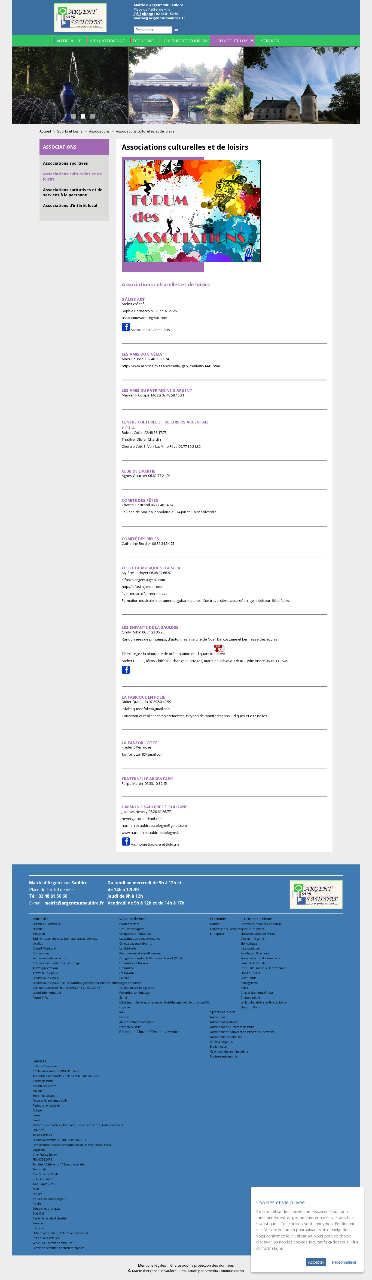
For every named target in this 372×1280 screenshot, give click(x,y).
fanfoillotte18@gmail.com (142, 754)
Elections (38, 1228)
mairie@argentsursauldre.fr (159, 18)
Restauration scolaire (46, 1105)
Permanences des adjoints (49, 958)
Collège (37, 1110)
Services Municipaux (46, 978)
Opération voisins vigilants (136, 988)
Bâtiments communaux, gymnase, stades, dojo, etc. (65, 939)
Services (40, 1061)
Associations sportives (65, 163)
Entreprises (217, 934)
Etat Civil (39, 1213)
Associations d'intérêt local (70, 205)
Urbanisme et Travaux (133, 963)
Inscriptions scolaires (46, 1238)
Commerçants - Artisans (225, 929)
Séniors (37, 1194)
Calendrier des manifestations (229, 1051)
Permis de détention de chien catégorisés (58, 1248)
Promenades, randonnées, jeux (260, 958)
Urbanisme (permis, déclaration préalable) (60, 1233)
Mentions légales (152, 1265)
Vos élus (38, 943)
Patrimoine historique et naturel (261, 924)
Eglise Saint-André (252, 929)
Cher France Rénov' (45, 1154)
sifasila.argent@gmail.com (143, 579)
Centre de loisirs (43, 1081)
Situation (39, 934)
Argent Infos (40, 997)
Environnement (129, 924)
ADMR (37, 1204)
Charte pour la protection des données (202, 1265)
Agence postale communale (136, 1022)
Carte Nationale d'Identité (49, 1218)
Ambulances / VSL (44, 1184)
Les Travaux (126, 973)
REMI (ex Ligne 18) (44, 1179)
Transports (39, 1169)
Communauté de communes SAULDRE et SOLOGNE (66, 988)
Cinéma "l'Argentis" (253, 939)
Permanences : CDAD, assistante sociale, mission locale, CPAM (72, 1145)
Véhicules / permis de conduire (52, 1243)
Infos (122, 1012)
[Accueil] (80, 30)
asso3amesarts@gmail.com (144, 317)
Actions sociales (42, 1135)
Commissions (41, 953)
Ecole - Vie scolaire (44, 1096)
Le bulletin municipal (47, 992)
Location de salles (130, 1027)
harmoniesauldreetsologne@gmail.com (154, 825)
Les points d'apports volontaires (139, 939)
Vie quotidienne (132, 918)
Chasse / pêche (250, 997)
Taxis (36, 1189)
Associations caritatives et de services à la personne (72, 192)
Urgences (125, 1007)
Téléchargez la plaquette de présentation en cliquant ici (168, 653)
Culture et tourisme (256, 918)
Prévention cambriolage (134, 992)
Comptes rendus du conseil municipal (57, 963)
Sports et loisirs (70, 131)
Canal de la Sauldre (253, 963)
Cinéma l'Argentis (221, 1042)
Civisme (124, 978)
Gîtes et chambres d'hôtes (256, 992)
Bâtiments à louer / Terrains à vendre (149, 1031)
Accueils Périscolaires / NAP (50, 1100)
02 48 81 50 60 (52, 896)
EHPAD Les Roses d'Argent (49, 1199)
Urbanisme (126, 968)
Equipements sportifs (223, 1056)
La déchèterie (127, 948)
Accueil (45, 131)
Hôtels (244, 988)
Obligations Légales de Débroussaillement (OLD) (150, 958)
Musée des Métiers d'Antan (257, 934)
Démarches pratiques (46, 1208)
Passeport (39, 1223)
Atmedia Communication (224, 1270)
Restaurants (248, 978)
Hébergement (249, 983)
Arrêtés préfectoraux (45, 968)
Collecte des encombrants (135, 943)
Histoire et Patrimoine (47, 924)
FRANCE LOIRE (42, 1159)
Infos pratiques (250, 948)
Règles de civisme (130, 983)
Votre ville (41, 918)
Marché (124, 1017)
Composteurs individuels (135, 934)
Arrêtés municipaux (45, 973)
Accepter (316, 1262)
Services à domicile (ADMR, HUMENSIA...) (59, 1140)
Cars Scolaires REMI (45, 1174)
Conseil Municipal (44, 948)
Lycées (36, 1115)
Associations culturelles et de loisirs (232, 1027)
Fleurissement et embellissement (140, 953)
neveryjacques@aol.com (142, 818)
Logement (39, 1150)
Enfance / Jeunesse (45, 1066)
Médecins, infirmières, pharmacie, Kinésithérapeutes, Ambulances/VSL (164, 1002)
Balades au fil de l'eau (254, 953)
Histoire (37, 929)
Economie (218, 918)
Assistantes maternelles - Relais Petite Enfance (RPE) (66, 1076)
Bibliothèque (248, 943)
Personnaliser (344, 1262)
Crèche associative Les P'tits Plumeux (56, 1071)
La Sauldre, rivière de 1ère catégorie (263, 968)
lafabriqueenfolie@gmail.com (146, 708)
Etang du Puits (250, 973)
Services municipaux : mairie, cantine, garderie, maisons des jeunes (76, 983)
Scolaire (37, 1091)
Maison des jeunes (44, 1086)
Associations (99, 131)
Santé (123, 997)
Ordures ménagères (131, 929)
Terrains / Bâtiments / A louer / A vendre (58, 1164)
